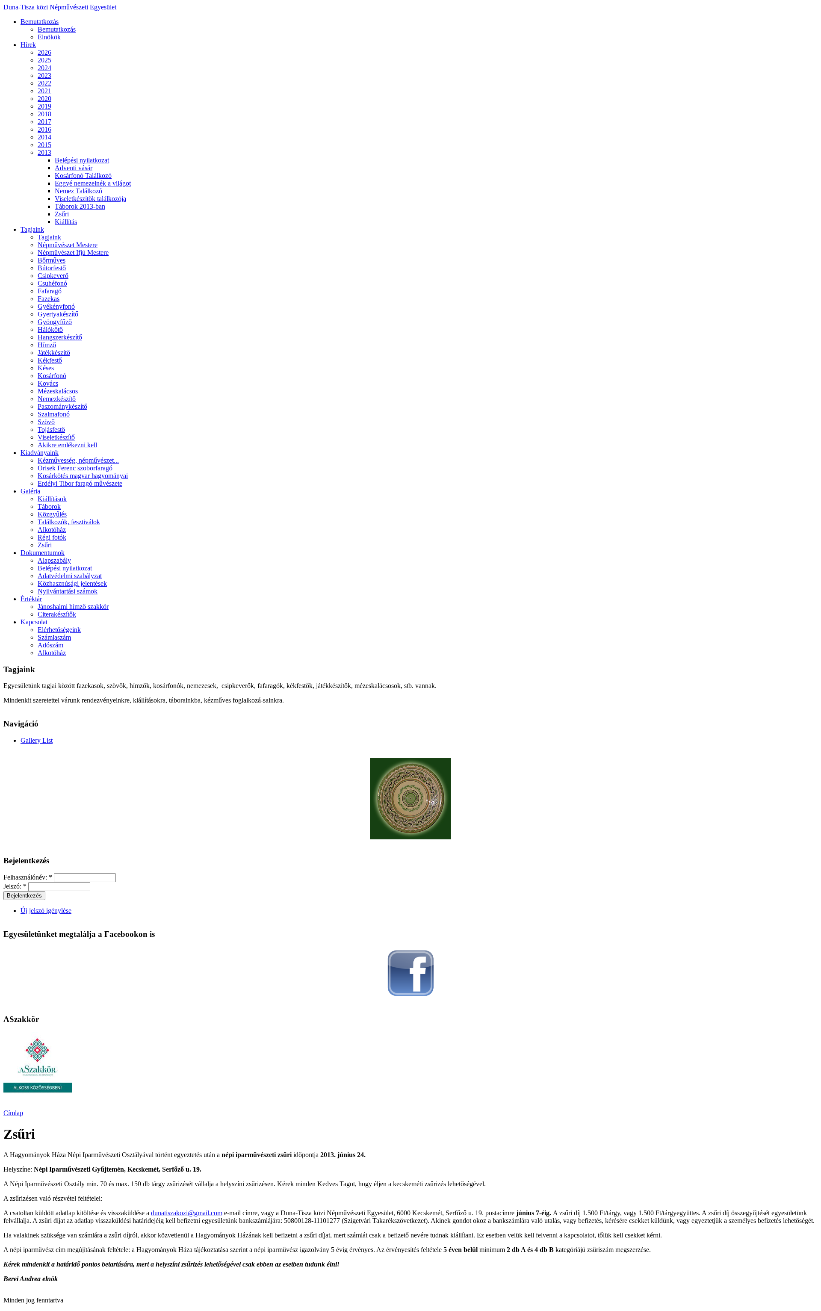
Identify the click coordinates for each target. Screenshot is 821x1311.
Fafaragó (50, 291)
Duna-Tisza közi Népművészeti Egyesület (59, 7)
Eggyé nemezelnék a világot (93, 183)
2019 (44, 106)
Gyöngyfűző (55, 321)
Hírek (28, 44)
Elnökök (49, 37)
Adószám (50, 645)
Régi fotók (52, 537)
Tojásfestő (51, 429)
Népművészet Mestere (67, 244)
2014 (44, 137)
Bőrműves (51, 260)
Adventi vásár (73, 167)
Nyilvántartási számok (67, 591)
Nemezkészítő (57, 398)
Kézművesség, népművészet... (78, 460)
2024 (44, 67)
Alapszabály (54, 560)
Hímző (47, 344)
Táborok (49, 506)
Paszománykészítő (62, 406)
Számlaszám (54, 637)
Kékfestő (50, 360)
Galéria (30, 491)
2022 (44, 83)
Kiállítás (66, 221)
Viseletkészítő (56, 437)
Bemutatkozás (40, 21)
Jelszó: (15, 886)
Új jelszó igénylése (46, 910)
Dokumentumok (43, 552)
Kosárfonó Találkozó (83, 175)
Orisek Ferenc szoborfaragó (75, 468)
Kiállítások (52, 498)
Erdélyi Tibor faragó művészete (80, 483)
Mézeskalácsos (58, 391)
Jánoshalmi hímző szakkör (73, 606)
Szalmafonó (54, 414)
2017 (44, 121)
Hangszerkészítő (60, 337)
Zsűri (62, 214)
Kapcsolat (34, 622)
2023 (44, 75)
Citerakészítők (57, 614)
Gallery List (37, 740)
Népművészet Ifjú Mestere (73, 252)
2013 (44, 152)
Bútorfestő (52, 268)
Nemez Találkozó (78, 191)
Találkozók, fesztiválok (69, 522)
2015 (44, 144)
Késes (46, 368)
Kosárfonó (52, 375)
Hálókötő (50, 329)
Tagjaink (32, 229)
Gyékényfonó (56, 306)
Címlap (13, 1112)
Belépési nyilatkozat (82, 160)
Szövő (46, 421)
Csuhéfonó (52, 283)
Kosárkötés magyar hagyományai (83, 475)
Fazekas (48, 298)
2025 (44, 60)
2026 (44, 52)
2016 (44, 129)
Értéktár (31, 598)
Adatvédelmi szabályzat (70, 575)
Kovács (48, 383)
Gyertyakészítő (58, 314)
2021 (44, 90)
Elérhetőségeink (59, 629)
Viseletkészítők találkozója (90, 198)
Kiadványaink (40, 452)
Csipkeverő (53, 275)
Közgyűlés (52, 514)
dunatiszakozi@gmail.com (186, 1213)
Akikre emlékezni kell (67, 445)
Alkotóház (52, 529)
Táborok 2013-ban (80, 206)
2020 (44, 98)
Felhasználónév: (27, 877)
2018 (44, 114)
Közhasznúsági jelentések (72, 583)
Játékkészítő (54, 352)
